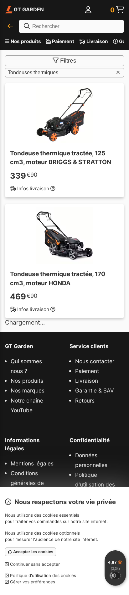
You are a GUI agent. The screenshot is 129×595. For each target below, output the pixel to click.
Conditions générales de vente (27, 483)
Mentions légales (32, 463)
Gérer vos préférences (32, 581)
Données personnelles (91, 460)
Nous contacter (94, 361)
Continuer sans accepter (34, 564)
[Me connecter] (88, 10)
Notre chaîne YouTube (27, 405)
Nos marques (27, 390)
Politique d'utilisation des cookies (95, 484)
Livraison (96, 41)
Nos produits (26, 41)
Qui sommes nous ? (26, 366)
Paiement (62, 41)
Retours (85, 400)
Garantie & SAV (94, 390)
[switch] (115, 575)
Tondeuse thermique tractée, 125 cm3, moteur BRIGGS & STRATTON (60, 157)
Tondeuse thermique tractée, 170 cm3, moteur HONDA (57, 278)
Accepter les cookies (32, 551)
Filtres (68, 60)
